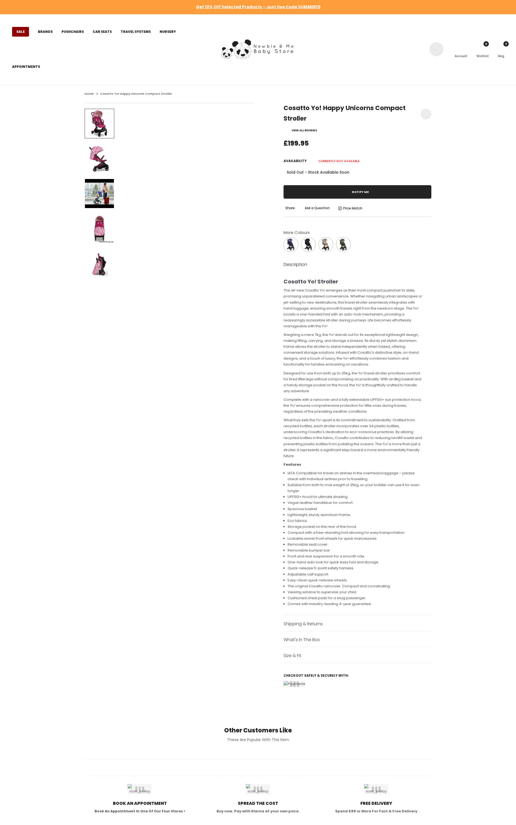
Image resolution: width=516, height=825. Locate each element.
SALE (20, 31)
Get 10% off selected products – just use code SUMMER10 (258, 7)
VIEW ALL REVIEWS (304, 130)
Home (89, 94)
